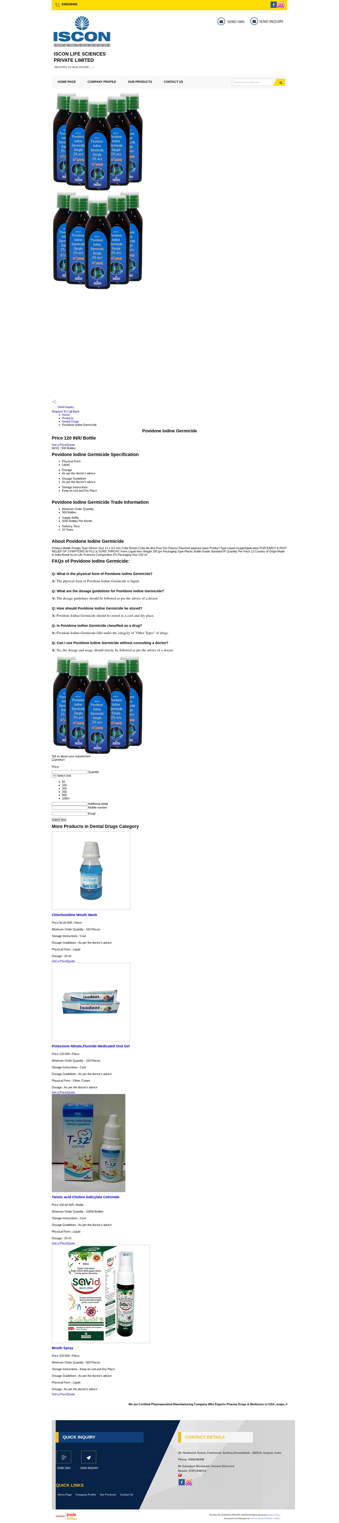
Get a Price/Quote (63, 444)
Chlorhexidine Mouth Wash (74, 915)
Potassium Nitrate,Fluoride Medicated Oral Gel (91, 1046)
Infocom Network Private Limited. (265, 1518)
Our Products (140, 81)
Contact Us (173, 81)
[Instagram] (281, 6)
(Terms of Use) (273, 1515)
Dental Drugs (70, 421)
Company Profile (101, 81)
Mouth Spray (62, 1348)
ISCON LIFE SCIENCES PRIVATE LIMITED (80, 60)
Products (68, 418)
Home (66, 414)
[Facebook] (274, 6)
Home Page (67, 81)
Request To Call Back (65, 411)
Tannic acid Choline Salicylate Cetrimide (85, 1197)
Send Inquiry (65, 407)
